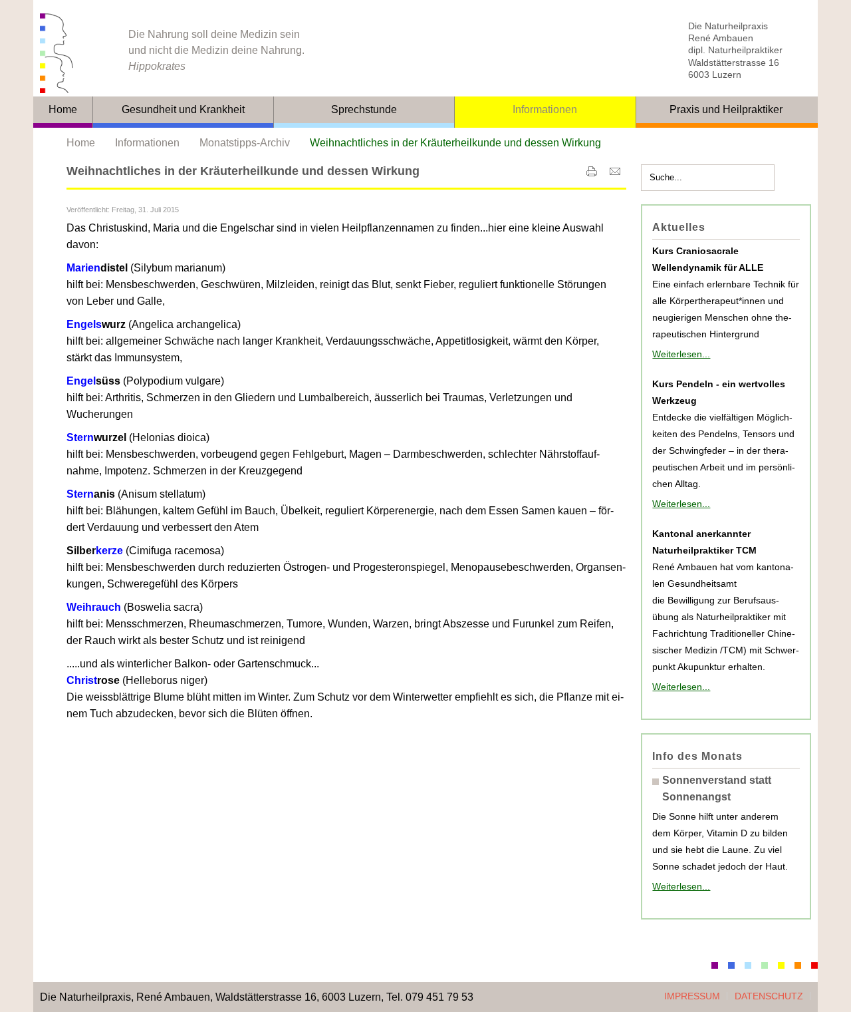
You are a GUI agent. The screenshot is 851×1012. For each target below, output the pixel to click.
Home (80, 142)
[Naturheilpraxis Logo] (73, 53)
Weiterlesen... (681, 354)
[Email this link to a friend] (615, 174)
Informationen (147, 142)
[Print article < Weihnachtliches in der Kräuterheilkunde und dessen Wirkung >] (591, 174)
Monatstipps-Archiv (244, 142)
